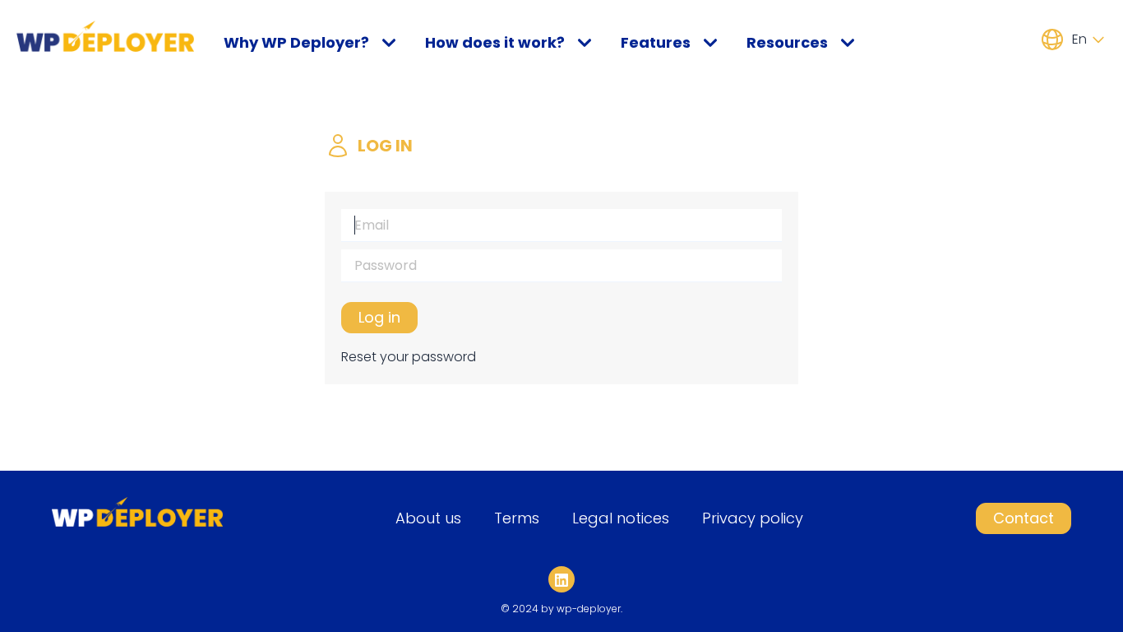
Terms (516, 518)
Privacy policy (752, 518)
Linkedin (565, 590)
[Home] (105, 36)
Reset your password (408, 356)
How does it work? (495, 42)
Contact (1023, 518)
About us (428, 518)
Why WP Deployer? (296, 42)
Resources (787, 42)
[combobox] (1086, 39)
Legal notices (620, 518)
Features (656, 42)
